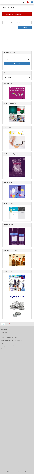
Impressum (4, 332)
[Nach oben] (29, 471)
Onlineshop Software (12, 471)
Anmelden (17, 63)
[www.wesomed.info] (3, 2)
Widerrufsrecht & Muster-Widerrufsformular (11, 340)
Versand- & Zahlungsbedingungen (9, 337)
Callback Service (5, 348)
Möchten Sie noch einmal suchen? (10, 20)
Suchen (25, 27)
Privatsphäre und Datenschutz (8, 346)
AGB (2, 343)
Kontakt (3, 334)
